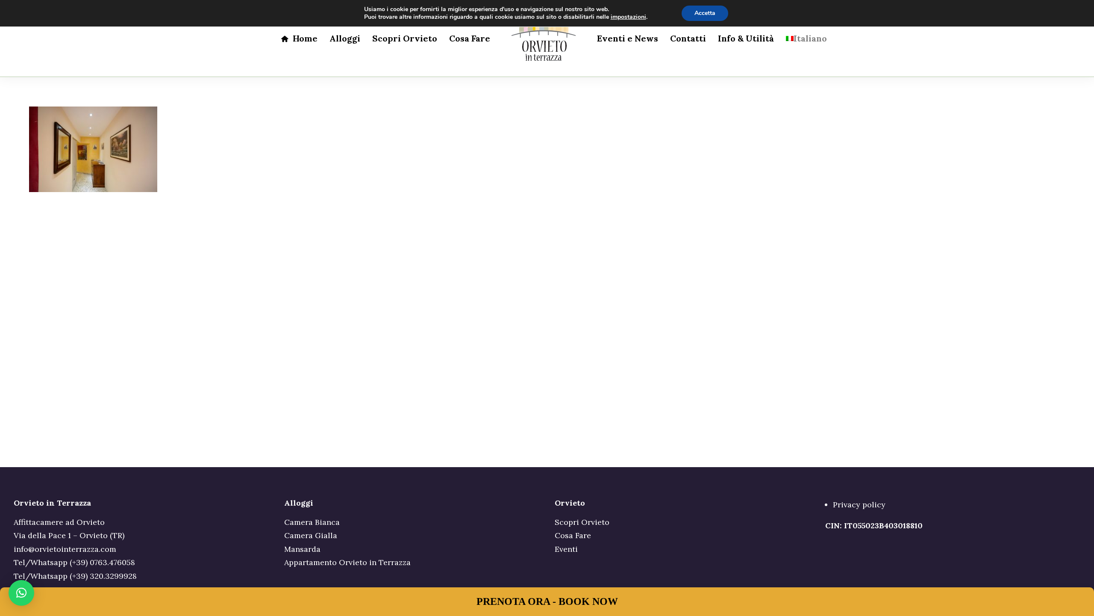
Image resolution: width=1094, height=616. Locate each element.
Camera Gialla (310, 535)
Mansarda (302, 549)
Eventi (566, 549)
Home (305, 38)
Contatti (688, 38)
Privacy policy (859, 504)
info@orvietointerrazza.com (65, 549)
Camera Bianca (312, 522)
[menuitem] (298, 38)
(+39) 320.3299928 (103, 576)
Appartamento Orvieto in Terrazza (347, 562)
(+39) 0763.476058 (102, 562)
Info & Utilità (746, 38)
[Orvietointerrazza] (544, 38)
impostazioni (628, 17)
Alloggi (344, 38)
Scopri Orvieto (404, 38)
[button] (21, 593)
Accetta (704, 13)
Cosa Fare (469, 38)
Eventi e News (627, 38)
